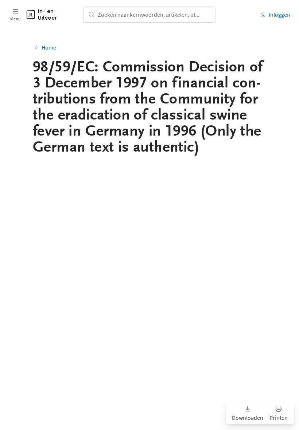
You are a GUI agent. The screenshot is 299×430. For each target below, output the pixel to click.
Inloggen (279, 14)
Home (49, 47)
